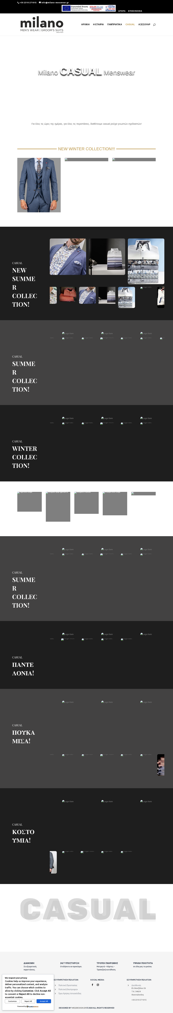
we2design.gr (79, 1008)
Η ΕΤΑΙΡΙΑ (98, 25)
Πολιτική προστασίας (68, 985)
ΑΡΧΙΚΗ (85, 25)
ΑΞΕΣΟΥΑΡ (144, 25)
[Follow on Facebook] (92, 985)
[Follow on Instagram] (98, 985)
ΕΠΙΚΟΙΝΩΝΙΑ (135, 11)
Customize (12, 1001)
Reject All (28, 1001)
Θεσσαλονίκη (138, 995)
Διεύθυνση (136, 985)
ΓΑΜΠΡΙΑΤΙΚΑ (114, 25)
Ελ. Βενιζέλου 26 (139, 988)
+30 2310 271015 (139, 1000)
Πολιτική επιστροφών (68, 989)
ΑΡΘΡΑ (122, 11)
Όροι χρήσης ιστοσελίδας (70, 993)
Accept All (44, 1001)
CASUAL (130, 25)
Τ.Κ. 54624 (136, 991)
